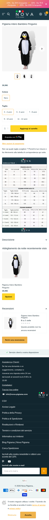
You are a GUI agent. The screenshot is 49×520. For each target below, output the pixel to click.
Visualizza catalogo (3, 14)
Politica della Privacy (12, 413)
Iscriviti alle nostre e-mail (13, 465)
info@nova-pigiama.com (17, 394)
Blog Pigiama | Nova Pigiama (15, 442)
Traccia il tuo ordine (10, 390)
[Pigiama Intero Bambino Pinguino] (15, 265)
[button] (42, 48)
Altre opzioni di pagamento (13, 143)
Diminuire (12, 515)
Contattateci (7, 385)
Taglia (4, 106)
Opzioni (8, 297)
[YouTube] (9, 461)
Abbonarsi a (44, 471)
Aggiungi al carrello (29, 129)
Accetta (28, 515)
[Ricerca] (8, 14)
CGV (4, 401)
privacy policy (14, 508)
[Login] (40, 14)
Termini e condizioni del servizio (17, 430)
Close (46, 4)
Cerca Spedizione (10, 448)
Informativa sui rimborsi (13, 436)
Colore (5, 92)
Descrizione (8, 239)
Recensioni (8, 308)
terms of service (38, 505)
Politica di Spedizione (12, 419)
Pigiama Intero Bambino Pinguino (12, 286)
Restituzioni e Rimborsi (13, 425)
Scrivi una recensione (14, 340)
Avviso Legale (8, 407)
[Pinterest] (3, 461)
